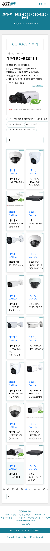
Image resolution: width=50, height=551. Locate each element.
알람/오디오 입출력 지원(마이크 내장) (21, 129)
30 (26, 489)
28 (17, 489)
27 (13, 489)
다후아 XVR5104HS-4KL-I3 (35, 477)
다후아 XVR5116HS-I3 (35, 223)
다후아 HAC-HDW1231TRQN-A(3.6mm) (18, 393)
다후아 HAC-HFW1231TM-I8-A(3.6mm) (35, 393)
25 (4, 489)
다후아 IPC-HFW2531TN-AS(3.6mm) (16, 307)
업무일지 (37, 530)
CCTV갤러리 (16, 24)
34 (44, 489)
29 (22, 489)
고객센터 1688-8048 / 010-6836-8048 (25, 16)
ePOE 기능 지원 (31, 124)
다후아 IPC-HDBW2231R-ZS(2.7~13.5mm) (37, 265)
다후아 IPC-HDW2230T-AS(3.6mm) (35, 182)
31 (30, 489)
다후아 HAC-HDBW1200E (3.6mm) (15, 435)
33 (39, 489)
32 (35, 489)
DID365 (27, 530)
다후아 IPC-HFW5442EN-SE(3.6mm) (16, 223)
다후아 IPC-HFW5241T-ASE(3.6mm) (35, 435)
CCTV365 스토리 (31, 24)
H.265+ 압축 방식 (14, 124)
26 (8, 489)
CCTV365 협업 (15, 530)
